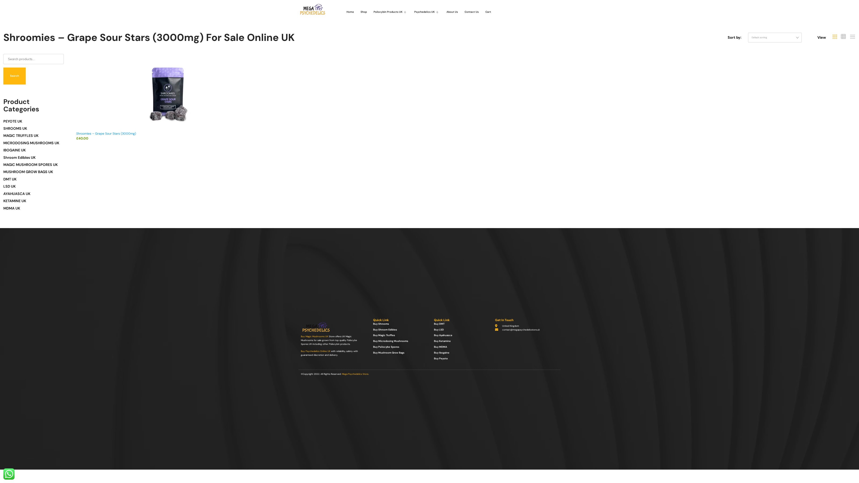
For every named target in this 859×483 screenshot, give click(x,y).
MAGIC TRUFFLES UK (20, 135)
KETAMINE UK (14, 201)
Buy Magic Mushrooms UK (314, 336)
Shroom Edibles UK (19, 157)
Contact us (472, 12)
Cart (488, 12)
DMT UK (10, 179)
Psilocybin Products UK (388, 12)
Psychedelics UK (424, 12)
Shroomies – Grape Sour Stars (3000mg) (106, 133)
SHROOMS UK (15, 128)
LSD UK (9, 186)
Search (14, 76)
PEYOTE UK (12, 121)
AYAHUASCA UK (16, 193)
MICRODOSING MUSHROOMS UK (31, 143)
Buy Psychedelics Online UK (315, 351)
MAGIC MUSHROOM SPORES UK (30, 164)
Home (350, 12)
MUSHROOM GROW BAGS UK (28, 171)
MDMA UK (11, 208)
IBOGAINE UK (14, 150)
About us (452, 12)
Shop (364, 12)
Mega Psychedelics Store (355, 374)
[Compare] (259, 76)
